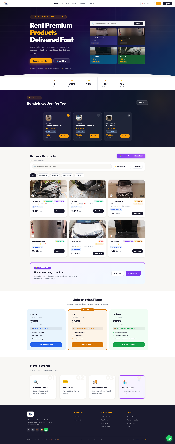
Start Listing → (133, 273)
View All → (142, 102)
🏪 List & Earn (61, 61)
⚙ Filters (137, 166)
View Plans (117, 273)
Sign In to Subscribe (46, 344)
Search (138, 23)
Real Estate (67, 175)
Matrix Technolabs (142, 440)
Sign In (167, 4)
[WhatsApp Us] (46, 429)
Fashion (55, 175)
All (33, 175)
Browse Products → (41, 61)
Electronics (43, 175)
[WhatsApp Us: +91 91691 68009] (169, 438)
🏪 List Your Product (131, 156)
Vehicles (79, 175)
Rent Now (59, 211)
